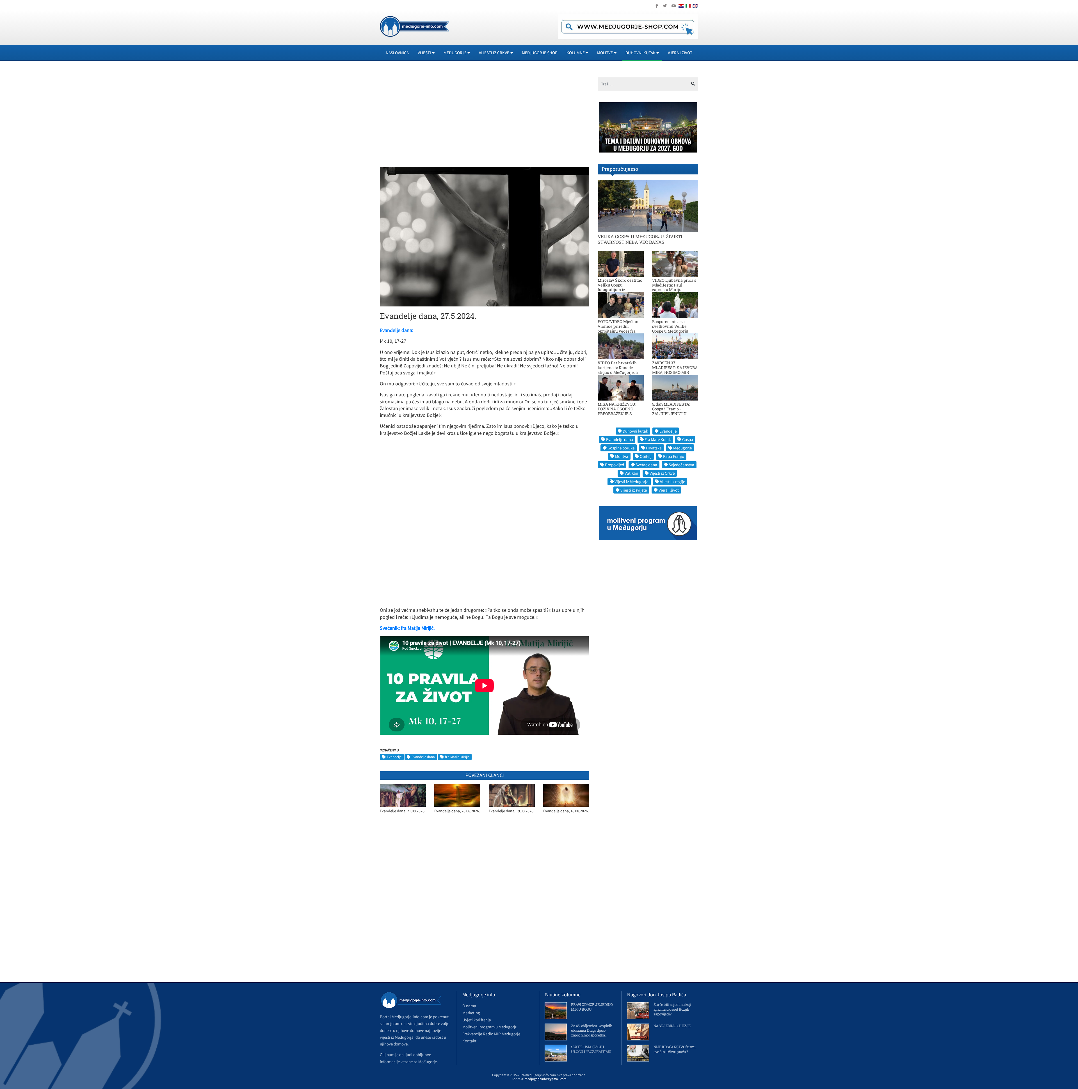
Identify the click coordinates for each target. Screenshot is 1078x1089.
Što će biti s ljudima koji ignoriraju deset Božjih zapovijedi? (672, 1009)
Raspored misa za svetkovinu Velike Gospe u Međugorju (670, 326)
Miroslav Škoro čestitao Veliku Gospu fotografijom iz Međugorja (620, 287)
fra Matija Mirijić (457, 756)
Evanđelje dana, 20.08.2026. (457, 811)
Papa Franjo (673, 456)
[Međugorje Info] (414, 26)
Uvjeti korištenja (476, 1019)
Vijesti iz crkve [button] (494, 52)
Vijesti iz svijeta (633, 490)
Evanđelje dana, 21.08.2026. (402, 811)
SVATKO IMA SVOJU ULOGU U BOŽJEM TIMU (591, 1049)
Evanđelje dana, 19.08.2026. (511, 811)
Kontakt (469, 1040)
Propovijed (614, 464)
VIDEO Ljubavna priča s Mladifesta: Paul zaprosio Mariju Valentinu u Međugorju (674, 287)
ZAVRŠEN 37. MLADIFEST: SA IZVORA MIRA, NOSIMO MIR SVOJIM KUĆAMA (675, 369)
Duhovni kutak (635, 431)
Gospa (687, 439)
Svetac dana (646, 464)
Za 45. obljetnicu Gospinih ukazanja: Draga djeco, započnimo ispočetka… (591, 1030)
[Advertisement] (430, 116)
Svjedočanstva (681, 464)
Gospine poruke (620, 448)
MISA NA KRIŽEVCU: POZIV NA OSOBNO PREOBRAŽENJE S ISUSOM (617, 411)
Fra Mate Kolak (658, 439)
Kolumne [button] (576, 52)
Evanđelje (394, 756)
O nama (469, 1005)
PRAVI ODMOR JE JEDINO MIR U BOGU (592, 1007)
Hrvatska (654, 448)
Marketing (471, 1012)
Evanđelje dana (423, 756)
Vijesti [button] (424, 52)
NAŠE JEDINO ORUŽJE (672, 1025)
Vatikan (631, 473)
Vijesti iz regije (672, 481)
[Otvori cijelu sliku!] (484, 236)
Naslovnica (397, 52)
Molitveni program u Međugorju (489, 1026)
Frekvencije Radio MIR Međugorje (491, 1033)
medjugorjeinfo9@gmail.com (546, 1079)
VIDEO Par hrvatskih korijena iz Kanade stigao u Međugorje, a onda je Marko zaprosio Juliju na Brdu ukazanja (620, 372)
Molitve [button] (605, 52)
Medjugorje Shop (540, 52)
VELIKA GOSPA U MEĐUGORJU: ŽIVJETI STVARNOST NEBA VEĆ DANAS (640, 239)
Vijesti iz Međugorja (631, 481)
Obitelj (646, 456)
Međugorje (682, 448)
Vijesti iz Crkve (662, 473)
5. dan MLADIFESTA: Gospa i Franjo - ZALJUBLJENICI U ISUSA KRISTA (671, 411)
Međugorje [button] (455, 52)
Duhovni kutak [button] (640, 52)
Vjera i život (680, 52)
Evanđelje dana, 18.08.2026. (566, 811)
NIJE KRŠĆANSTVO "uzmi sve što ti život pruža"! (675, 1049)
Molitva (621, 456)
